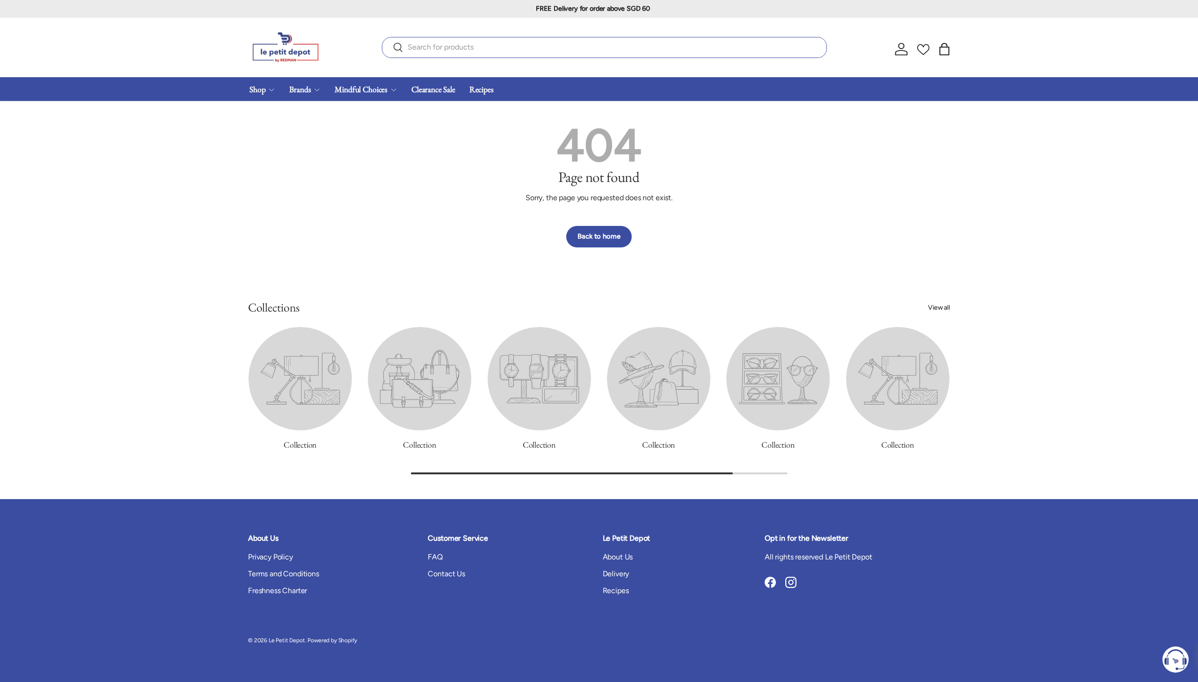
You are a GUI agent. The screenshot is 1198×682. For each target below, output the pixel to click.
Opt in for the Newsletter (806, 538)
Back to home (598, 236)
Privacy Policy (270, 556)
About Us (618, 556)
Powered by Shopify (332, 640)
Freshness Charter (277, 590)
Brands (300, 88)
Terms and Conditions (283, 573)
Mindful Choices (361, 88)
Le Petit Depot (287, 640)
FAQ (435, 556)
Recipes (481, 88)
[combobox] (604, 47)
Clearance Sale (433, 88)
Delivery (616, 573)
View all (939, 308)
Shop (257, 88)
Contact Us (446, 573)
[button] (944, 49)
